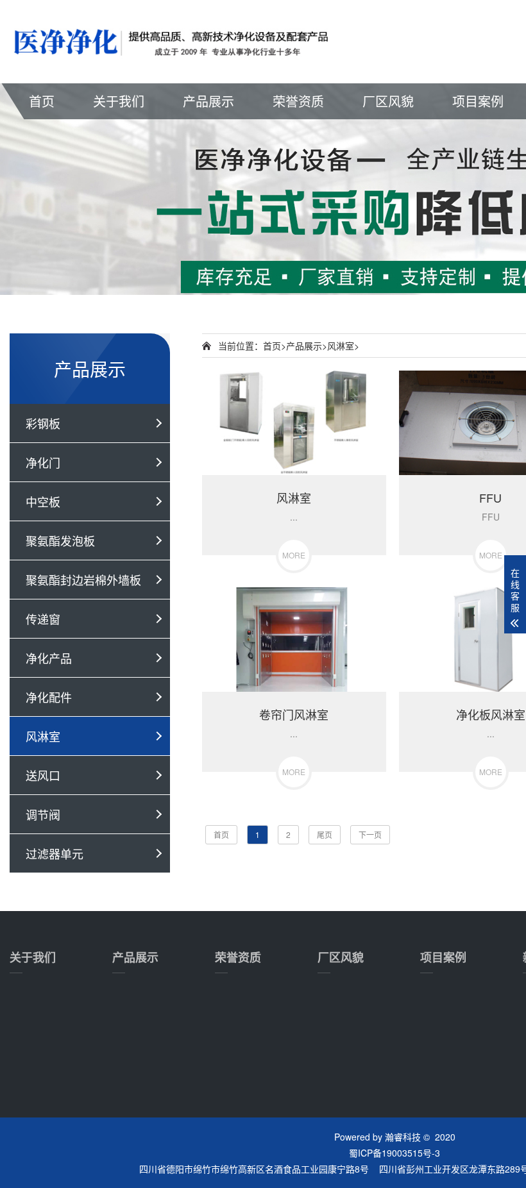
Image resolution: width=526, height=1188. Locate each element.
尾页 (324, 834)
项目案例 (478, 101)
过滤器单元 (54, 853)
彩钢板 (43, 423)
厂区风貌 (388, 101)
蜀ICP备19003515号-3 (394, 1152)
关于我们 (118, 101)
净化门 (43, 462)
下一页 (370, 834)
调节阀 (43, 814)
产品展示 (208, 101)
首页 (42, 101)
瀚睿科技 (403, 1136)
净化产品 (49, 657)
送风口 (43, 775)
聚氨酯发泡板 (60, 540)
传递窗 (43, 618)
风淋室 (43, 736)
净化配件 (49, 697)
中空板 (43, 501)
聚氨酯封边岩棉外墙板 (83, 579)
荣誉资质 (298, 101)
